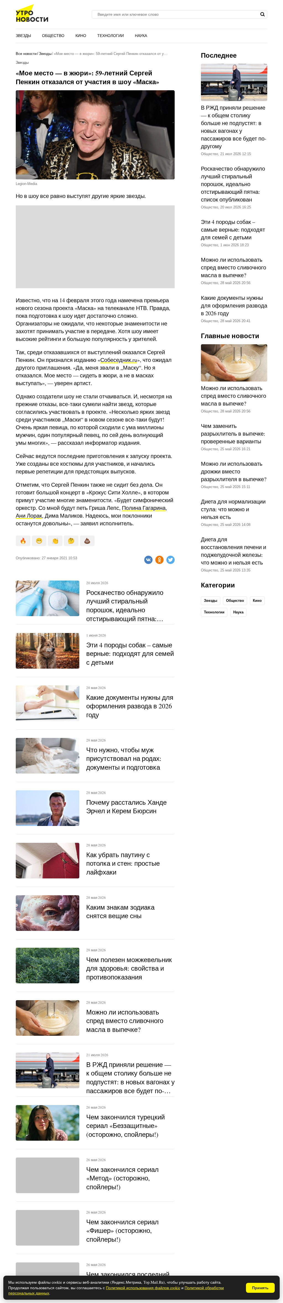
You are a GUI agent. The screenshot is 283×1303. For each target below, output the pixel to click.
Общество (53, 35)
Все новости (26, 54)
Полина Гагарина (144, 508)
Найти (262, 14)
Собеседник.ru (118, 360)
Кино (80, 35)
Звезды (23, 35)
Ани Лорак (29, 515)
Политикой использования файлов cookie (143, 1287)
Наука (141, 35)
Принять (260, 1288)
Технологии (110, 35)
